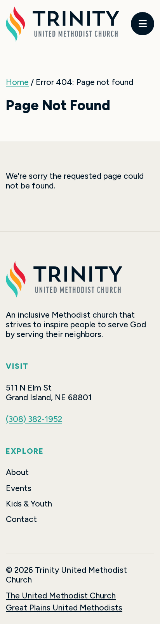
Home (17, 82)
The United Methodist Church (61, 595)
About (17, 472)
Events (18, 488)
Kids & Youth (29, 503)
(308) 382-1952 (34, 419)
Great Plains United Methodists (64, 607)
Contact (21, 519)
